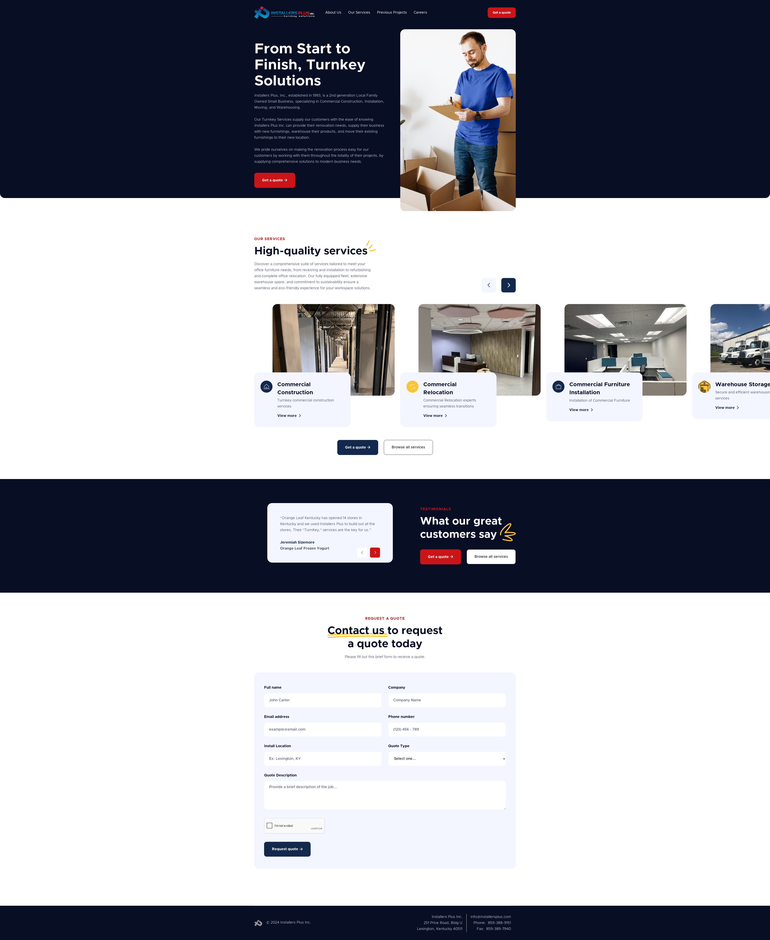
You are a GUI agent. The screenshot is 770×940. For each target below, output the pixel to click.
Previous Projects (392, 12)
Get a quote (502, 12)
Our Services (359, 12)
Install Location (277, 746)
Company (396, 687)
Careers (420, 12)
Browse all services (408, 447)
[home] (284, 12)
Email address (276, 717)
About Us (333, 12)
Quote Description (280, 775)
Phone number (401, 717)
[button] (489, 285)
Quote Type (398, 746)
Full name (273, 687)
